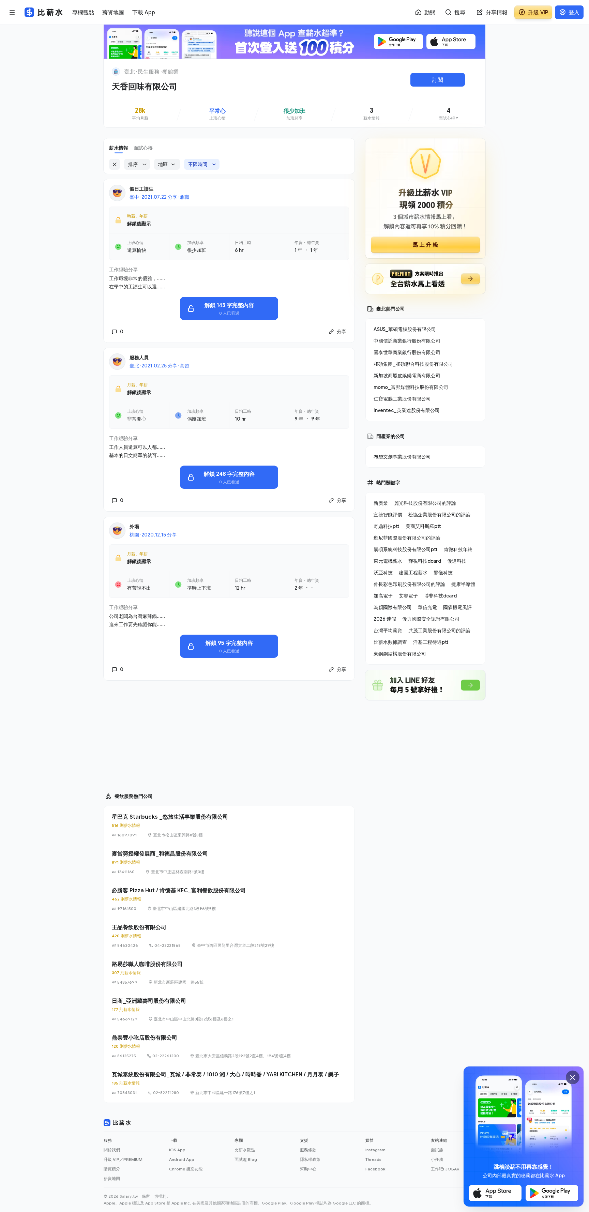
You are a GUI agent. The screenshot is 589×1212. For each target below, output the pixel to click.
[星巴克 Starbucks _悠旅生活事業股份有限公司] (229, 825)
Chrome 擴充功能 (185, 1168)
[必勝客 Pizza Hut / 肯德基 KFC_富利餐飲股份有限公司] (229, 899)
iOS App (177, 1149)
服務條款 (308, 1149)
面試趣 (437, 1149)
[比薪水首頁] (117, 1122)
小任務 (437, 1159)
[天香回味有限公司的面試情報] (449, 114)
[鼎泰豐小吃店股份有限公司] (229, 1046)
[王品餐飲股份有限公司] (229, 936)
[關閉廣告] (572, 1077)
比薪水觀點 (245, 1149)
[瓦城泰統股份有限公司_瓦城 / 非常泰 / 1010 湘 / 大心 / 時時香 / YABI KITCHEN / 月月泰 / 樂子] (229, 1083)
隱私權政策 (310, 1159)
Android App (181, 1159)
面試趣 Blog (246, 1159)
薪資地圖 (112, 1178)
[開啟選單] (12, 12)
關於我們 (112, 1149)
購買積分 (112, 1168)
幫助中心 (308, 1168)
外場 (134, 526)
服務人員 (139, 357)
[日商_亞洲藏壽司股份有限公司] (229, 1010)
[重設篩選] (114, 164)
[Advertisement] (229, 733)
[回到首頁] (116, 71)
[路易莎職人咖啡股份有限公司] (229, 973)
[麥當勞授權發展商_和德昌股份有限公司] (229, 862)
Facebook (375, 1168)
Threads (373, 1159)
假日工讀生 (141, 189)
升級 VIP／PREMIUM (123, 1159)
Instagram (375, 1149)
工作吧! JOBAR (445, 1168)
